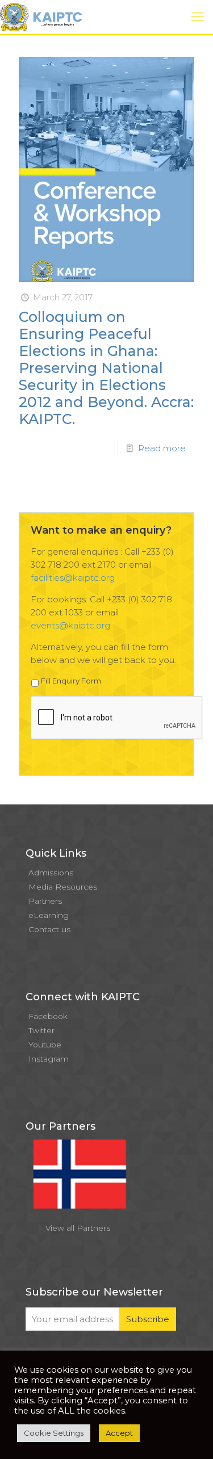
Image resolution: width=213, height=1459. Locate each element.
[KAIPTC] (41, 17)
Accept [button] (119, 1432)
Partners (45, 900)
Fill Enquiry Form (71, 680)
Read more (162, 448)
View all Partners (77, 1227)
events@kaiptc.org (70, 625)
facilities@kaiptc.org (73, 577)
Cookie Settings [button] (53, 1432)
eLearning (48, 915)
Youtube (44, 1044)
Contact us (49, 929)
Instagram (48, 1058)
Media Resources (62, 886)
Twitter (41, 1030)
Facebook (48, 1016)
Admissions (50, 872)
